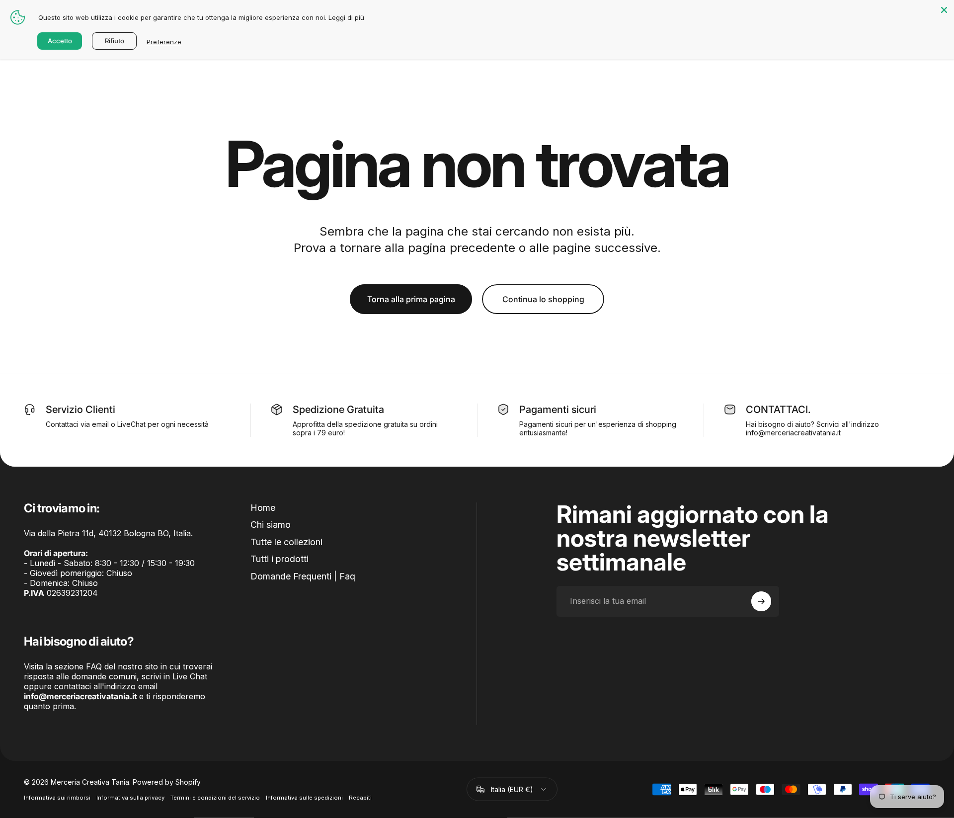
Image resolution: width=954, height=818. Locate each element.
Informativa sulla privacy (130, 797)
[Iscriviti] (761, 601)
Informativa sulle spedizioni (304, 797)
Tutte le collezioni (286, 542)
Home (262, 507)
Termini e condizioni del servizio (215, 797)
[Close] (944, 10)
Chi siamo (270, 524)
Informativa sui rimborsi (57, 797)
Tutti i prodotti (279, 559)
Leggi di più (346, 17)
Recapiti (360, 797)
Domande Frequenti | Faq (302, 576)
